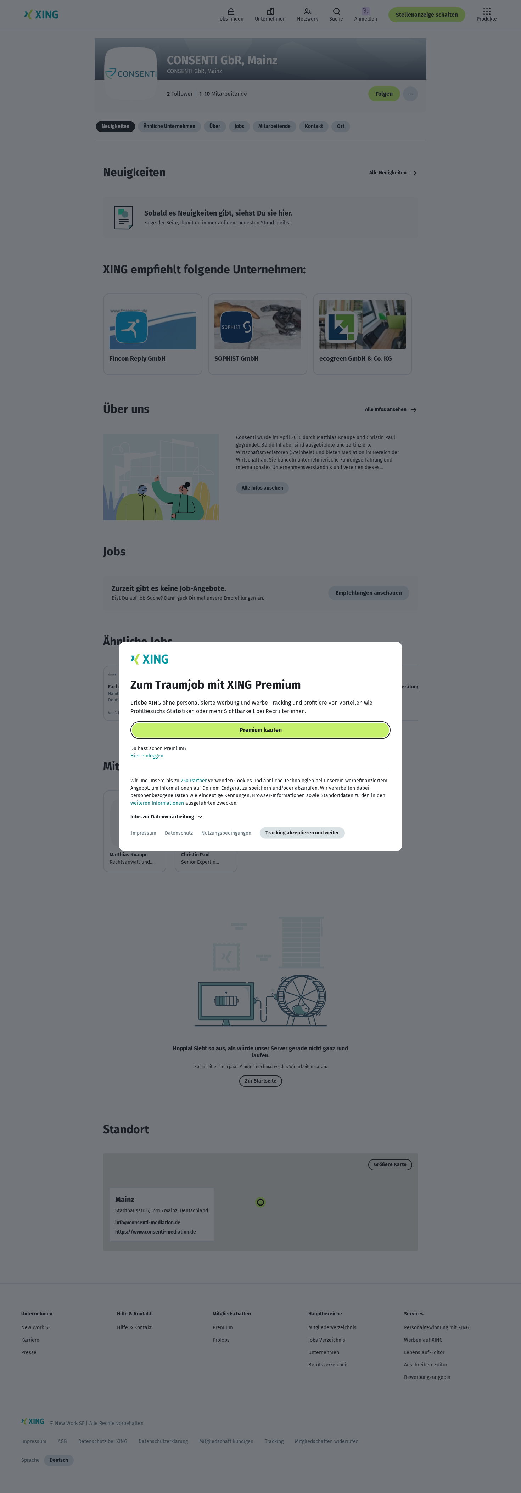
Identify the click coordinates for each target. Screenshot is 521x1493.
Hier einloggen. (147, 756)
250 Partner (194, 781)
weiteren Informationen (157, 803)
